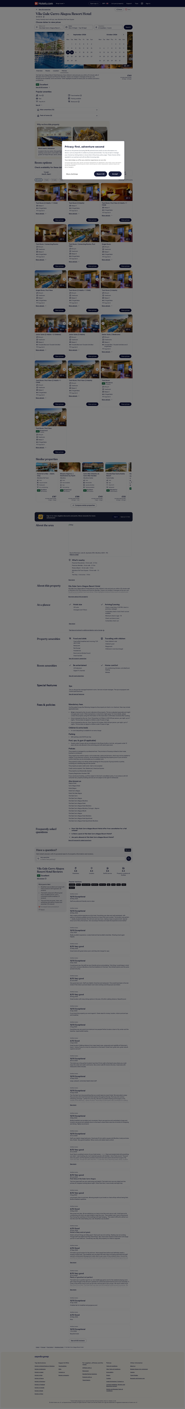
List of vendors (69, 167)
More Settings (72, 174)
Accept (115, 174)
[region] (93, 160)
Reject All (100, 174)
